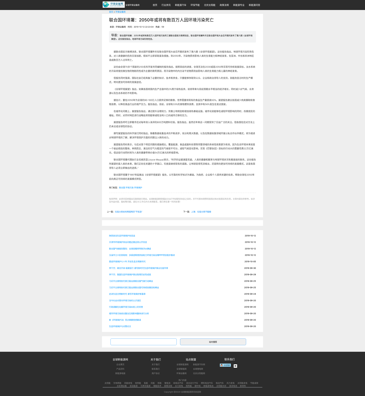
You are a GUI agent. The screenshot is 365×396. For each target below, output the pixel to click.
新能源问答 (254, 5)
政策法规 (224, 5)
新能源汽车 (180, 5)
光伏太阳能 (209, 5)
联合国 (122, 187)
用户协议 (156, 373)
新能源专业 (239, 5)
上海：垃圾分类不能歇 (201, 211)
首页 (155, 5)
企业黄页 (120, 364)
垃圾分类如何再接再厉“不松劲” (128, 211)
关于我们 (156, 364)
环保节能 (195, 5)
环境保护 (138, 187)
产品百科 (120, 369)
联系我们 (156, 369)
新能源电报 (120, 373)
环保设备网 (120, 12)
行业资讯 (166, 5)
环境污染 (130, 187)
